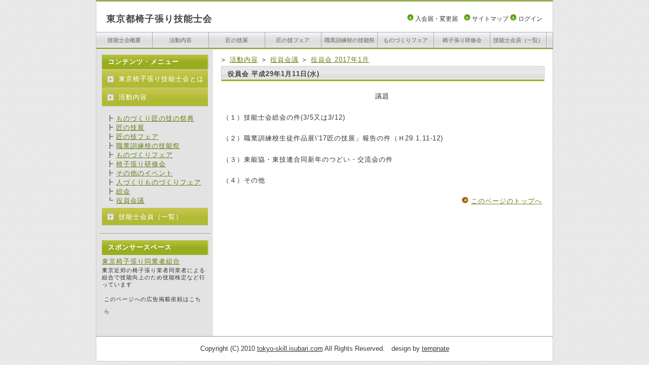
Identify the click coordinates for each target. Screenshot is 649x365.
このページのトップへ (506, 201)
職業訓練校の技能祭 (349, 40)
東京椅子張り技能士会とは (161, 79)
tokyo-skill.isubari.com (290, 348)
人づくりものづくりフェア (158, 182)
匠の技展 (237, 40)
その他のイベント (144, 173)
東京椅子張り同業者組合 (141, 261)
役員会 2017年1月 (340, 59)
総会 (123, 191)
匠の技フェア (293, 40)
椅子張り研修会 (462, 40)
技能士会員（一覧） (518, 40)
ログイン (530, 18)
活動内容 (180, 40)
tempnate (435, 348)
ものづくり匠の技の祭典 (155, 118)
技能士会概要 (124, 40)
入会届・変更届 (436, 18)
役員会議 (284, 59)
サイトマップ (490, 18)
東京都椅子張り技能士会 (159, 19)
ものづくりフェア (405, 40)
